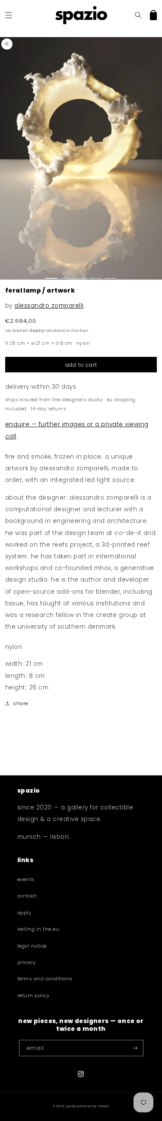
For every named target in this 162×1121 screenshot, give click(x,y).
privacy (26, 962)
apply (24, 912)
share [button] (20, 703)
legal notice (32, 945)
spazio (71, 1106)
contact (26, 895)
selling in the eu (38, 929)
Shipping (36, 330)
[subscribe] (135, 1048)
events (26, 879)
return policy (33, 995)
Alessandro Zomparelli (48, 306)
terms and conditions (45, 978)
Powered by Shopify (93, 1106)
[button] (8, 14)
